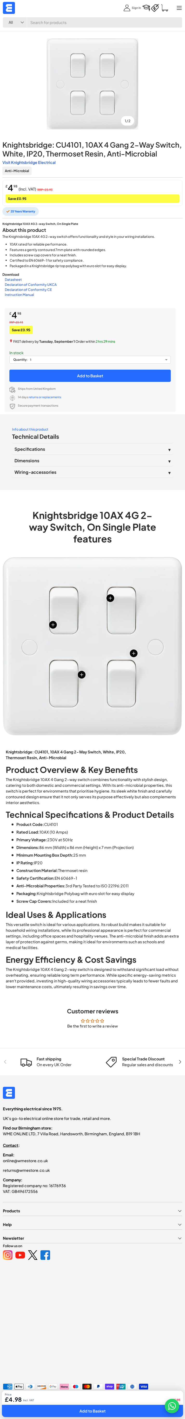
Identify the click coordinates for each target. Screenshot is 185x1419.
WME (17, 1399)
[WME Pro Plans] (155, 8)
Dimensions (26, 460)
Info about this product (30, 429)
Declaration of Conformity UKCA (31, 284)
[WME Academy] (146, 8)
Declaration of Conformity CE (28, 289)
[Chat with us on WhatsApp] (172, 1406)
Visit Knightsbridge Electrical (29, 162)
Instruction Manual (19, 294)
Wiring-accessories (35, 472)
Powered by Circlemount (39, 1399)
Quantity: (20, 359)
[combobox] (92, 22)
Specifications (29, 449)
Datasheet (13, 279)
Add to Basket (90, 375)
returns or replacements (45, 397)
